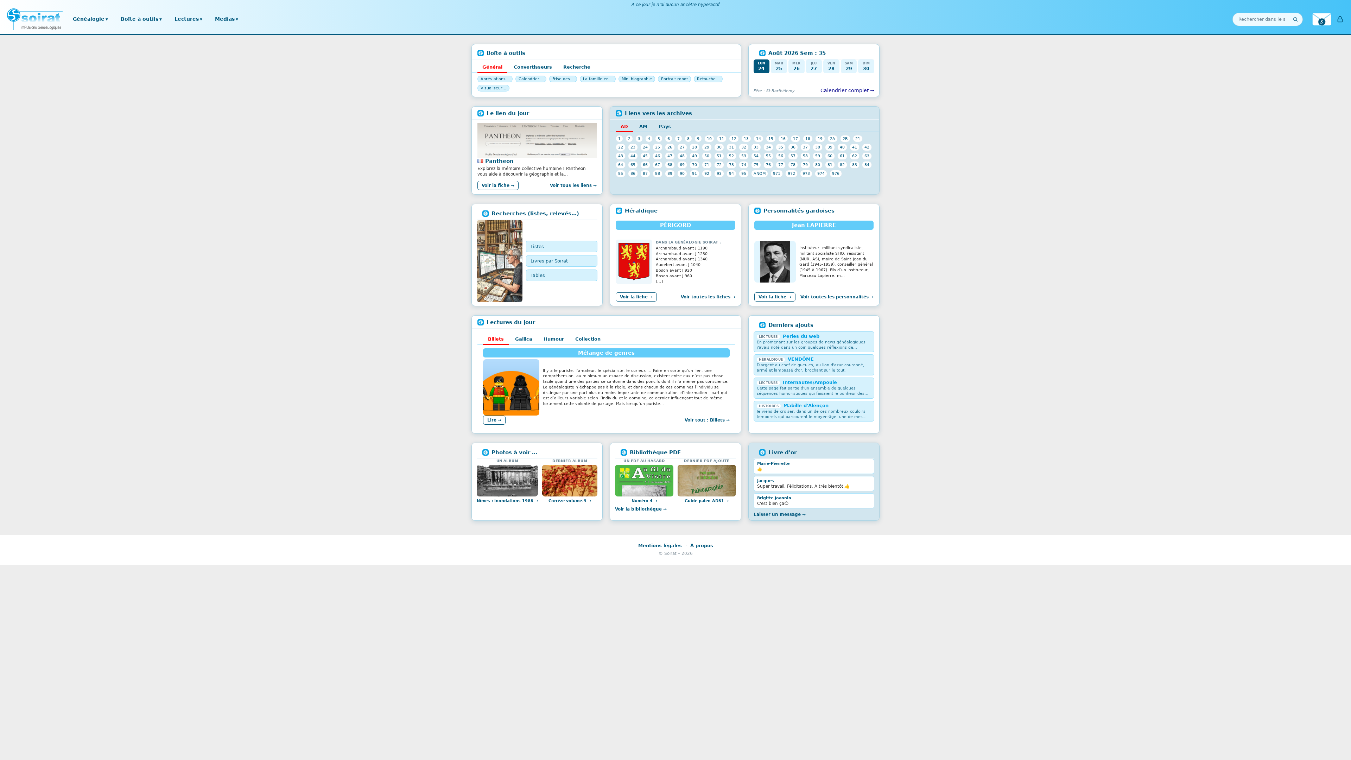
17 (795, 139)
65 (632, 165)
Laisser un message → (780, 514)
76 (768, 165)
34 (768, 147)
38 (817, 147)
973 (806, 173)
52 (731, 156)
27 (682, 147)
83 (854, 165)
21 (857, 139)
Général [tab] (492, 67)
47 (669, 156)
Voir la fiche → (498, 185)
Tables (538, 275)
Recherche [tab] (576, 67)
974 (821, 173)
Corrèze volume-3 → (569, 501)
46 (657, 156)
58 (805, 156)
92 (706, 173)
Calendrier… (531, 79)
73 (731, 165)
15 (770, 139)
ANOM (760, 173)
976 (835, 173)
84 (866, 165)
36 (793, 147)
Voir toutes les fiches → (708, 296)
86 (632, 173)
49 (694, 156)
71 (706, 165)
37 (805, 147)
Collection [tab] (588, 339)
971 (776, 173)
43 (620, 156)
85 (620, 173)
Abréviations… (495, 79)
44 (632, 156)
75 (756, 165)
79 (805, 165)
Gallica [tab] (523, 339)
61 (842, 156)
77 (780, 165)
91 (694, 173)
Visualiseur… (493, 88)
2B (845, 139)
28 (694, 147)
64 (620, 165)
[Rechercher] (1295, 19)
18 (807, 139)
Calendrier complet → (847, 90)
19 (820, 139)
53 (743, 156)
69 (682, 165)
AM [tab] (643, 126)
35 (780, 147)
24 (645, 147)
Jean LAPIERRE (814, 225)
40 (842, 147)
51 (719, 156)
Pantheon (499, 161)
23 (632, 147)
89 (669, 173)
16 (783, 139)
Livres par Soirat (549, 261)
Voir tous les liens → (573, 185)
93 (719, 173)
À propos (701, 545)
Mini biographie (637, 79)
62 (854, 156)
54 (756, 156)
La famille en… (598, 79)
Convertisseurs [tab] (533, 67)
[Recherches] (499, 261)
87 (645, 173)
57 (793, 156)
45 (645, 156)
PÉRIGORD (675, 225)
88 (657, 173)
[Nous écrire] (1322, 19)
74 (743, 165)
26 (669, 147)
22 (620, 147)
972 (791, 173)
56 (780, 156)
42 (866, 147)
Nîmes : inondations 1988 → (507, 501)
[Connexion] (1340, 19)
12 (733, 139)
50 (706, 156)
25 (657, 147)
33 (756, 147)
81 (829, 165)
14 (758, 139)
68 (669, 165)
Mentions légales (660, 545)
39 (829, 147)
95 (743, 173)
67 (657, 165)
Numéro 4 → (644, 501)
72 (719, 165)
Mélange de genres (606, 353)
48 (682, 156)
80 (817, 165)
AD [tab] (624, 126)
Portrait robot (674, 79)
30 (719, 147)
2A (832, 139)
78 (793, 165)
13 (746, 139)
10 (709, 139)
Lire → (494, 420)
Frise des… (563, 79)
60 (829, 156)
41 (854, 147)
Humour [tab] (554, 339)
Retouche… (708, 79)
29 (706, 147)
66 (645, 165)
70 (694, 165)
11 (721, 139)
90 (682, 173)
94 (731, 173)
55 (768, 156)
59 (817, 156)
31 (731, 147)
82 (842, 165)
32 (743, 147)
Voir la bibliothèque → (641, 509)
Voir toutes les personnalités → (837, 296)
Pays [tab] (665, 126)
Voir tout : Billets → (707, 420)
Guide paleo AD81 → (707, 501)
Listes (537, 246)
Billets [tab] (496, 339)
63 (866, 156)
